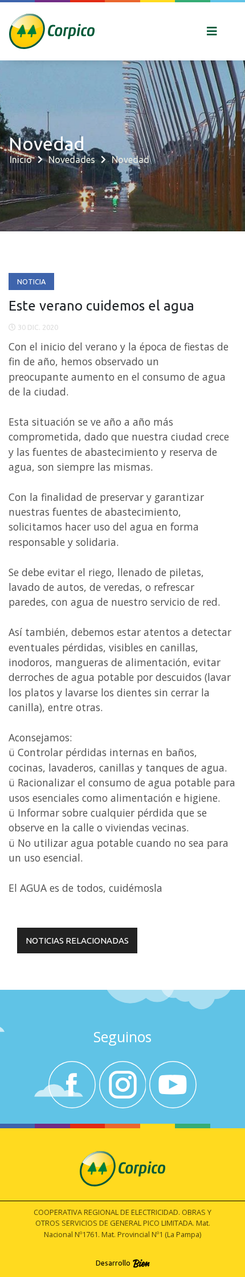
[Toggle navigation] (212, 31)
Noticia (31, 281)
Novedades (71, 159)
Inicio (21, 159)
